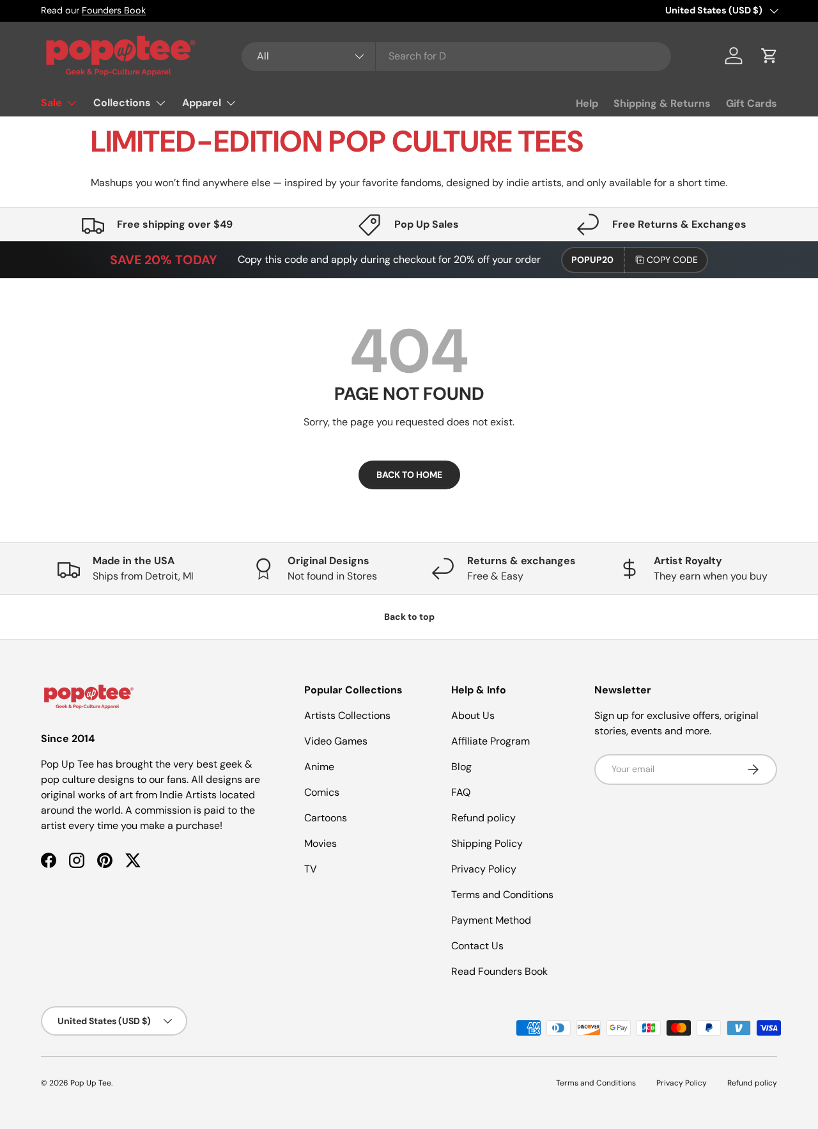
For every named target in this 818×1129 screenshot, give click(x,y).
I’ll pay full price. (537, 679)
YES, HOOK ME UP (537, 647)
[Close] (649, 441)
